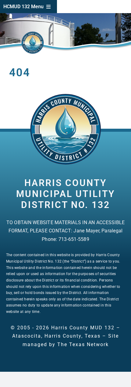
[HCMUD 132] (65, 96)
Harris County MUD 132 (83, 328)
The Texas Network (83, 344)
